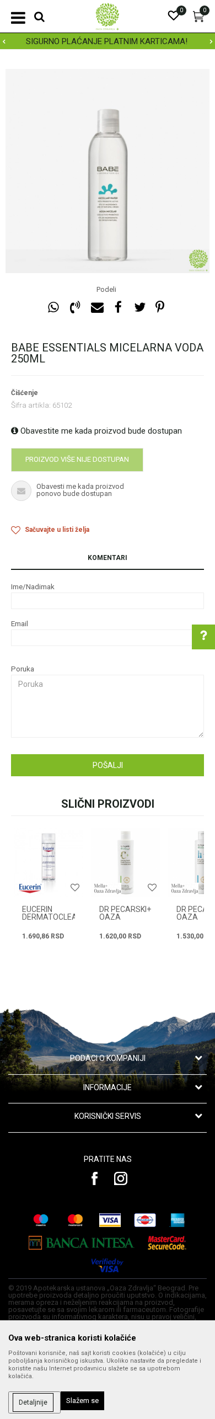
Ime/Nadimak (33, 587)
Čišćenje (24, 393)
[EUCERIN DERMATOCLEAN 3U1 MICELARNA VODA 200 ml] (48, 862)
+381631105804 (133, 793)
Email (19, 624)
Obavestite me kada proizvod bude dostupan (100, 431)
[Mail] (96, 307)
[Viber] (74, 307)
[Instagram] (120, 1178)
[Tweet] (139, 307)
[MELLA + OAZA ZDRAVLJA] (107, 888)
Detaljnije (33, 1402)
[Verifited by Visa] (107, 1265)
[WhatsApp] (53, 307)
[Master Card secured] (167, 1243)
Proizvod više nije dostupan (77, 459)
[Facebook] (117, 307)
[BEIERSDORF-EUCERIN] (30, 888)
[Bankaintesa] (82, 1243)
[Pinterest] (159, 307)
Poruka (22, 669)
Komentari (107, 558)
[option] (107, 171)
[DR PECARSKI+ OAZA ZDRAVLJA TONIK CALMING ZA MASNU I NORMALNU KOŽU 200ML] (125, 862)
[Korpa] (198, 19)
